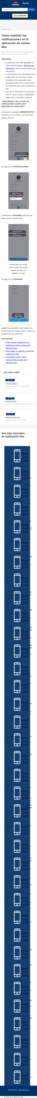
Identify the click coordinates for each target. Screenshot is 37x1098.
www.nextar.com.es (23, 1090)
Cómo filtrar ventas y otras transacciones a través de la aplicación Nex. (16, 360)
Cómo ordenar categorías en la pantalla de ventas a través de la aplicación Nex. (18, 345)
